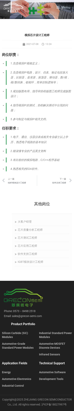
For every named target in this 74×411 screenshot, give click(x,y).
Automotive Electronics (16, 379)
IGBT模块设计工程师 (30, 261)
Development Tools (51, 379)
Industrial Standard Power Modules (55, 335)
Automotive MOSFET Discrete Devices (52, 345)
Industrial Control (13, 385)
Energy (6, 372)
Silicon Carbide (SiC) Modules (15, 335)
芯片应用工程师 (27, 245)
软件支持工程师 (27, 253)
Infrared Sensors (49, 354)
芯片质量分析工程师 (30, 229)
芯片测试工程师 (27, 237)
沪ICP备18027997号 (54, 404)
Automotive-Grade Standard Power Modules (18, 345)
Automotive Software (52, 372)
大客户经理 (25, 221)
